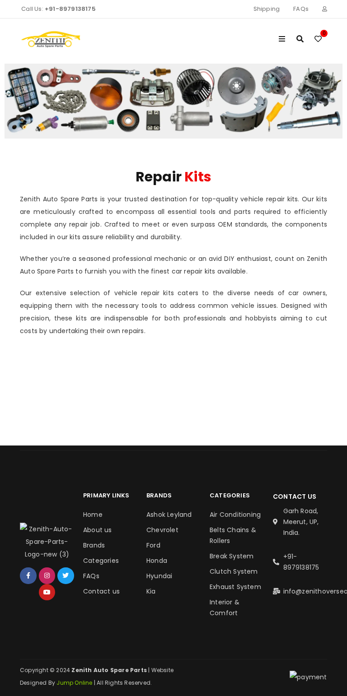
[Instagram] (47, 575)
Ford (153, 545)
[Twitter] (65, 575)
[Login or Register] (324, 9)
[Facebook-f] (28, 575)
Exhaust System (235, 586)
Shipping (266, 9)
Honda (156, 560)
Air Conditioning (235, 514)
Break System (231, 556)
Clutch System (234, 571)
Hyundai (159, 575)
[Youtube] (47, 592)
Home (93, 514)
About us (97, 529)
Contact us (101, 591)
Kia (151, 591)
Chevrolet (162, 529)
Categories (101, 560)
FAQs (301, 9)
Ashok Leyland (169, 514)
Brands (94, 545)
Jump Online (75, 683)
